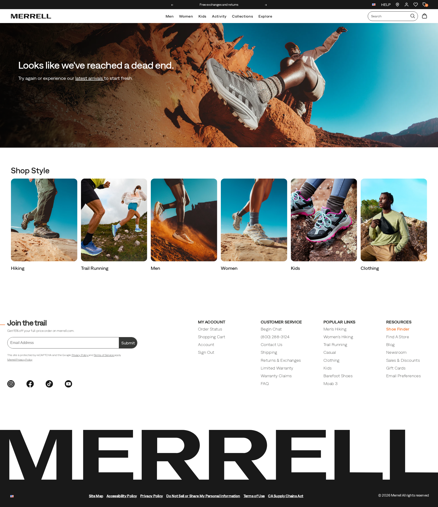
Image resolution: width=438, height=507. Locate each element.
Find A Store (397, 336)
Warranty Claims (276, 375)
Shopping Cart (211, 336)
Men (170, 16)
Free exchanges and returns (219, 4)
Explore (265, 16)
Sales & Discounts (403, 360)
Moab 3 (330, 383)
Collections (242, 16)
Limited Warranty (277, 368)
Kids (202, 16)
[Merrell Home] (31, 16)
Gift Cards (396, 368)
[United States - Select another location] (374, 5)
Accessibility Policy (122, 496)
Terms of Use (254, 496)
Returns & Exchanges (281, 360)
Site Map (96, 496)
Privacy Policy (80, 355)
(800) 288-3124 (275, 336)
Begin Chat (271, 329)
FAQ (265, 383)
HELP (386, 5)
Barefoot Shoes (337, 375)
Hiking (18, 268)
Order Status (210, 329)
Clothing (370, 268)
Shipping (269, 352)
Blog (390, 344)
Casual (329, 352)
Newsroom (396, 352)
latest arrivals (89, 78)
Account (206, 344)
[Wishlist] (415, 4)
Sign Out (206, 352)
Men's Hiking (335, 329)
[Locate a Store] (397, 4)
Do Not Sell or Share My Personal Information (203, 496)
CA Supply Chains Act (285, 496)
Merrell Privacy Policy (19, 359)
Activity (219, 16)
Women (186, 16)
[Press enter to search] (413, 16)
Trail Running (95, 268)
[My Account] (406, 4)
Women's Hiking (338, 336)
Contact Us (271, 344)
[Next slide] (266, 5)
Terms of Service (104, 355)
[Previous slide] (172, 5)
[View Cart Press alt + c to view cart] (424, 16)
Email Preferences (403, 375)
